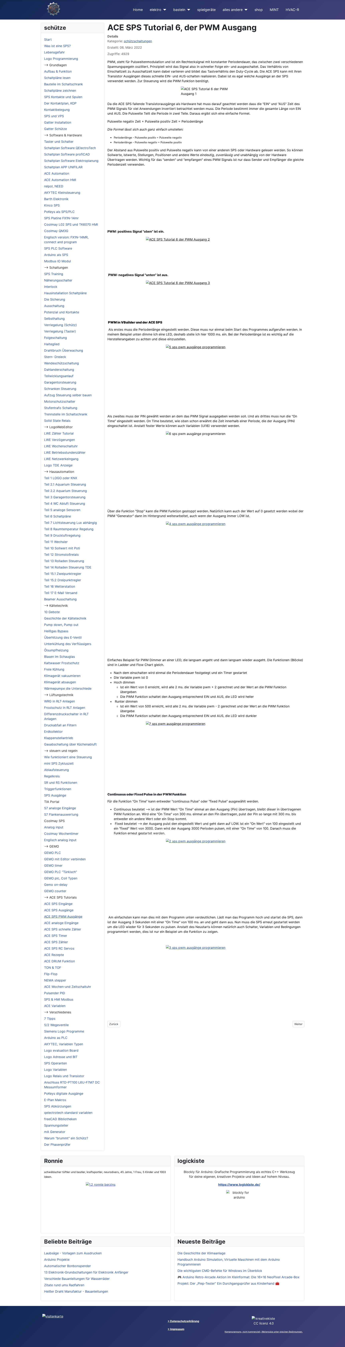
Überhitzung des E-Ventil (63, 637)
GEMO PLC (52, 853)
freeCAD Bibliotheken (60, 1119)
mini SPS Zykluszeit (59, 763)
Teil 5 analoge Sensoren (62, 510)
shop (259, 10)
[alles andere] (245, 9)
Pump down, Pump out (61, 625)
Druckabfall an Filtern (60, 725)
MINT (274, 10)
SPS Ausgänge (55, 795)
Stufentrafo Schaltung (60, 408)
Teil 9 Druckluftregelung (62, 535)
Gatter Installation (57, 122)
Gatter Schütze (55, 129)
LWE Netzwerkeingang (61, 459)
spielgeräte (206, 10)
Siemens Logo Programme (64, 1031)
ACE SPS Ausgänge (58, 910)
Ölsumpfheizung (56, 650)
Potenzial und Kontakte (61, 312)
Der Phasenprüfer (57, 1144)
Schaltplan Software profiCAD (67, 154)
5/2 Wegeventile (56, 1025)
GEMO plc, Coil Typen (60, 878)
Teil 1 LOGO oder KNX (60, 478)
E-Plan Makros (55, 1100)
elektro (155, 10)
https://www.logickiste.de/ (239, 1185)
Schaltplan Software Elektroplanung (71, 161)
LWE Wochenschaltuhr (61, 446)
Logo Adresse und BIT (60, 1057)
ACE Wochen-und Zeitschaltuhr (67, 987)
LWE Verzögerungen (59, 440)
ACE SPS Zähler (56, 942)
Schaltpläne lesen (57, 78)
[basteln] (187, 9)
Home (138, 10)
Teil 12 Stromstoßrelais (61, 554)
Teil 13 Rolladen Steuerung (64, 561)
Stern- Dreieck (55, 357)
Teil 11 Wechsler (56, 542)
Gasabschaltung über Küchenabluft (70, 744)
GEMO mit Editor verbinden (65, 859)
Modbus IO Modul (57, 261)
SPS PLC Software (58, 248)
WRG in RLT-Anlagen (59, 701)
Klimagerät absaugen (60, 682)
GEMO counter (55, 891)
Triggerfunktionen (57, 789)
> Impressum (176, 1329)
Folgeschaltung (55, 338)
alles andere (233, 10)
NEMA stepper (55, 980)
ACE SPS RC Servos (59, 948)
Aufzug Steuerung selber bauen (68, 395)
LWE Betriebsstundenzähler (64, 452)
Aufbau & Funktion (58, 71)
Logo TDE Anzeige (58, 465)
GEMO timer (53, 865)
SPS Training (53, 274)
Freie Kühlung (54, 669)
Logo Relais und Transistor (64, 1076)
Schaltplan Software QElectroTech (70, 148)
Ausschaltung (54, 306)
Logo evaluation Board (61, 1050)
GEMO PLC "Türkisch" (60, 872)
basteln (179, 10)
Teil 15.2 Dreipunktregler (62, 580)
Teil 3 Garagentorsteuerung (64, 497)
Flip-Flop (51, 974)
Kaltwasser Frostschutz (61, 663)
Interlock (50, 287)
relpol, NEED (53, 186)
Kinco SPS (52, 205)
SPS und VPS (54, 116)
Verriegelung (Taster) (60, 331)
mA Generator (54, 1132)
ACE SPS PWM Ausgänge (63, 916)
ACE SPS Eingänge (58, 904)
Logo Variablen (55, 1070)
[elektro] (163, 9)
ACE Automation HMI (60, 180)
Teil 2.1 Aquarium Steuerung (65, 484)
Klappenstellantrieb (58, 738)
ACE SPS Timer (55, 936)
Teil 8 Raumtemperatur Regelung (68, 529)
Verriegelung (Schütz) (60, 325)
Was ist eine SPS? (57, 46)
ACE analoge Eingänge (61, 923)
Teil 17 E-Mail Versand (60, 593)
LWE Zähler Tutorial (59, 433)
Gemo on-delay (55, 885)
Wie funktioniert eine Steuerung (68, 757)
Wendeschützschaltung (61, 363)
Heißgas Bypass (56, 631)
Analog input (53, 827)
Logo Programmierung (61, 59)
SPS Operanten (55, 1063)
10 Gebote (52, 612)
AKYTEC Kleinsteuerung (62, 193)
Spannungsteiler (56, 1125)
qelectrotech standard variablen (68, 1113)
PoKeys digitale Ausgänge (63, 1093)
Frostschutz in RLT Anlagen (64, 708)
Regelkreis (52, 776)
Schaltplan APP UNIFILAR (63, 167)
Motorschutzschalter (59, 401)
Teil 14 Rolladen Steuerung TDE (67, 567)
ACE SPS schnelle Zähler (62, 929)
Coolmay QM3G (56, 231)
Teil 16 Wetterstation (59, 586)
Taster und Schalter (58, 142)
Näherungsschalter (58, 280)
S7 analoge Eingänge (60, 808)
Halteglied (51, 344)
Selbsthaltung (54, 319)
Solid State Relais (57, 421)
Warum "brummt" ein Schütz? (66, 1138)
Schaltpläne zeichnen (60, 90)
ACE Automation (56, 173)
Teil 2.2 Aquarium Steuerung (65, 491)
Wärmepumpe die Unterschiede (67, 688)
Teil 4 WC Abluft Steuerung (64, 503)
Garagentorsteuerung (60, 382)
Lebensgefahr (54, 52)
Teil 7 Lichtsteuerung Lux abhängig (70, 523)
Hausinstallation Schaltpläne (65, 293)
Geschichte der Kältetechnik (65, 618)
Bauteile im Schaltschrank (63, 84)
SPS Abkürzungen (57, 1106)
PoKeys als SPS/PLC (59, 212)
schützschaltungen (138, 41)
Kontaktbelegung (57, 110)
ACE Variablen (54, 1006)
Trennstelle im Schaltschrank (65, 414)
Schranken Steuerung (60, 389)
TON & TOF (52, 967)
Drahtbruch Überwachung (63, 350)
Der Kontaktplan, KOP (60, 103)
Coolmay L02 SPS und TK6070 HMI (71, 224)
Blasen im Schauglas (59, 657)
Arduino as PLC (55, 1038)
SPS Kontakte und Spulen (63, 97)
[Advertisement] (205, 198)
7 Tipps (49, 1019)
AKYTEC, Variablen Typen (63, 1044)
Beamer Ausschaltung (60, 599)
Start (48, 39)
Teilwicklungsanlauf (58, 376)
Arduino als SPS (56, 255)
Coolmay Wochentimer (61, 834)
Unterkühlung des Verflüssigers (67, 644)
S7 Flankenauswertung (61, 814)
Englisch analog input (60, 840)
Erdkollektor (53, 731)
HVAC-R (292, 10)
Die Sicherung (54, 299)
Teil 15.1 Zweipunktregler (62, 574)
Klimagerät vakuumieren (62, 676)
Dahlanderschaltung (59, 370)
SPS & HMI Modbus (58, 999)
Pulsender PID (54, 993)
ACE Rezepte (54, 955)
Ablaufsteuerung (56, 770)
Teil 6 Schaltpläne (57, 516)
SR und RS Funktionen (60, 783)
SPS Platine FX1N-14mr (61, 218)
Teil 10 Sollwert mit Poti (62, 548)
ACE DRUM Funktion (59, 961)
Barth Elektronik (56, 199)
